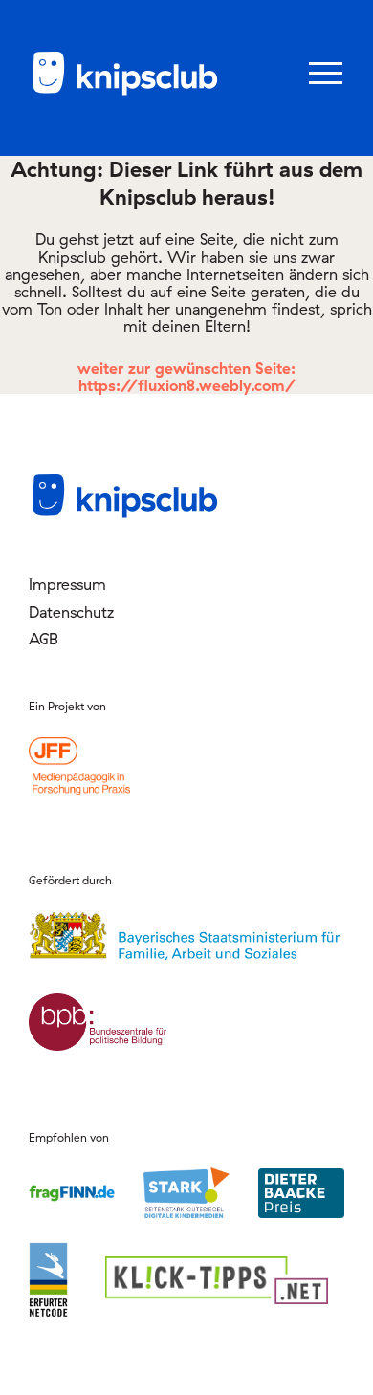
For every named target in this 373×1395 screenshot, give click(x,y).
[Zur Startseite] (124, 91)
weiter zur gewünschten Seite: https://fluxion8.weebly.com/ (186, 377)
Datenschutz (71, 611)
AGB (43, 638)
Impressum (67, 584)
